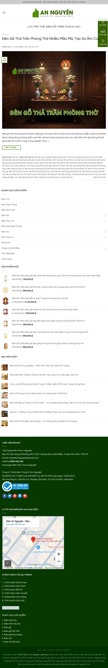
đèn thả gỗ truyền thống (56, 169)
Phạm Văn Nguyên (31, 47)
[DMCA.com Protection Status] (10, 608)
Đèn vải (8, 638)
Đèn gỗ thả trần (12, 631)
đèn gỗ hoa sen (34, 160)
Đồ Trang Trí (7, 237)
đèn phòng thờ (79, 166)
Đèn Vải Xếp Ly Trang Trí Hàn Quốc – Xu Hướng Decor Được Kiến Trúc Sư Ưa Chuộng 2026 (54, 403)
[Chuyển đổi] (105, 215)
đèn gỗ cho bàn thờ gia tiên (70, 157)
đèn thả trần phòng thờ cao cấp (41, 172)
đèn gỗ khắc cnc (70, 160)
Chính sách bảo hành (15, 586)
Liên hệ (58, 650)
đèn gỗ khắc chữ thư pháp (52, 160)
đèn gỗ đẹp (6, 160)
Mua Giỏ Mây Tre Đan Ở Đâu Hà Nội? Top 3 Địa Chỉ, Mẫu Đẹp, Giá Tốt (44, 375)
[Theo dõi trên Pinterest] (15, 496)
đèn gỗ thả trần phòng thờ (67, 163)
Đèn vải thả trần (12, 642)
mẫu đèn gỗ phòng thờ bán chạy (85, 174)
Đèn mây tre (10, 620)
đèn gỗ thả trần (33, 163)
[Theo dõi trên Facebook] (4, 496)
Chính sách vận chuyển (16, 593)
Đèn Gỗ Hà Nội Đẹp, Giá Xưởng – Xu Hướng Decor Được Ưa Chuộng (43, 421)
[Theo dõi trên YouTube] (25, 496)
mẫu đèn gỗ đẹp (64, 174)
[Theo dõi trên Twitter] (9, 496)
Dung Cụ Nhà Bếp (10, 248)
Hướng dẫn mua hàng (15, 597)
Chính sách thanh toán (15, 582)
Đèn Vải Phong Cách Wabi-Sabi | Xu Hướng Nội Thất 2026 (38, 393)
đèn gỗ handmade (19, 160)
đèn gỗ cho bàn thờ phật (92, 157)
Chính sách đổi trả (13, 589)
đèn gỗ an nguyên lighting (48, 157)
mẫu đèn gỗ (52, 174)
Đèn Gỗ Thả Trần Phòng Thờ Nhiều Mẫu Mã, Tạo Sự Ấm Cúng (52, 38)
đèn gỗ (34, 157)
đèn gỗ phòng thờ (98, 160)
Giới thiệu (42, 650)
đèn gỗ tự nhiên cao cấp (62, 166)
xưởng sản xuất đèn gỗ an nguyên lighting (56, 177)
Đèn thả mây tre (12, 624)
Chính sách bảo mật (14, 600)
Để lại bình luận (99, 177)
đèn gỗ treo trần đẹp (43, 166)
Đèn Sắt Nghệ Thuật (11, 226)
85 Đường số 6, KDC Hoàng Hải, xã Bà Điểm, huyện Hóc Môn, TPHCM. (54, 454)
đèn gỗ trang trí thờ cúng (25, 166)
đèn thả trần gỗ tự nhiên (18, 172)
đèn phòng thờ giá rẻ (15, 169)
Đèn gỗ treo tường (13, 634)
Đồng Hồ (5, 242)
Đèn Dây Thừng (9, 204)
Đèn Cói (5, 199)
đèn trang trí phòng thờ (37, 174)
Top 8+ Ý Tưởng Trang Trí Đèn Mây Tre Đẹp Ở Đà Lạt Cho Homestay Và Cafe (47, 412)
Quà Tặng (6, 259)
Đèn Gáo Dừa (8, 210)
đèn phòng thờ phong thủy (35, 169)
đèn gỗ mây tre (84, 160)
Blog (51, 650)
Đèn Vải (5, 232)
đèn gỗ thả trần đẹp (48, 163)
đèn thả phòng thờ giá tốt (77, 169)
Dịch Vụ (5, 34)
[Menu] (3, 12)
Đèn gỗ (7, 627)
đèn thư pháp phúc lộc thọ (16, 174)
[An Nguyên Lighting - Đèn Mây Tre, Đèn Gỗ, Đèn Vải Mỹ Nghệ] (54, 12)
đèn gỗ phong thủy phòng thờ (14, 163)
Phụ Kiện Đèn (8, 253)
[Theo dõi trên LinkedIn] (20, 496)
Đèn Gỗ (5, 215)
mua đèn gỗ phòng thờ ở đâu (26, 177)
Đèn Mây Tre (7, 221)
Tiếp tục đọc (11, 147)
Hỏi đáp (66, 650)
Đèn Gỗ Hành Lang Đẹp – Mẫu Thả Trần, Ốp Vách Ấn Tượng (40, 366)
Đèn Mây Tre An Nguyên (24, 465)
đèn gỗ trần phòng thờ (87, 163)
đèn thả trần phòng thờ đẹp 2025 (68, 172)
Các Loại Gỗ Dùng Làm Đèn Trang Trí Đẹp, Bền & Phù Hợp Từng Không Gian (47, 384)
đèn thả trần (93, 169)
